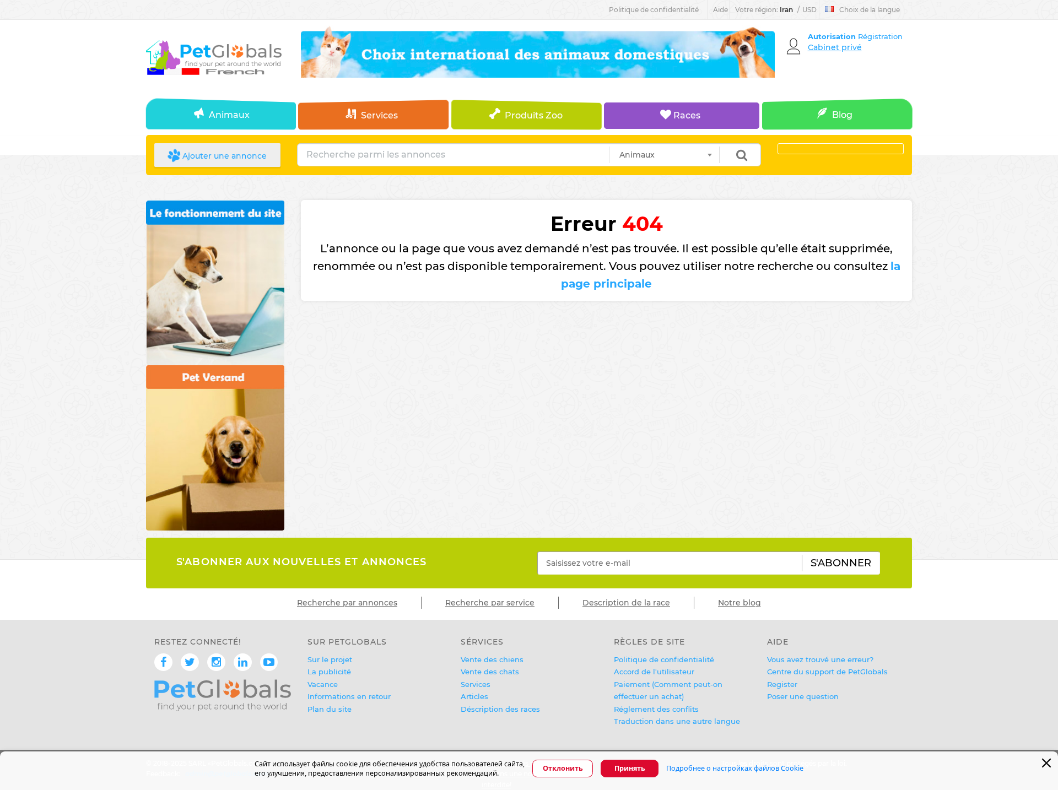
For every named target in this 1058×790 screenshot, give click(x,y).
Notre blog (739, 603)
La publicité (329, 671)
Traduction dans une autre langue (677, 721)
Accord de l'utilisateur (654, 671)
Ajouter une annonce (223, 156)
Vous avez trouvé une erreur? (820, 659)
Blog (842, 115)
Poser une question (803, 696)
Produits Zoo (534, 115)
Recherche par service (490, 603)
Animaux (229, 115)
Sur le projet (329, 659)
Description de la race (626, 603)
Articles (474, 696)
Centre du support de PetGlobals (827, 671)
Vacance (322, 684)
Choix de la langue (869, 10)
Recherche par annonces (347, 603)
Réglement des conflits (656, 709)
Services (379, 115)
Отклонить (563, 768)
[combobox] (664, 155)
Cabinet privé (835, 47)
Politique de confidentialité (654, 10)
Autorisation (833, 36)
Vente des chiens (492, 659)
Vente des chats (490, 671)
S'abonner (841, 563)
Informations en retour (349, 696)
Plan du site (329, 709)
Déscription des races (500, 709)
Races (685, 115)
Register (782, 684)
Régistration (880, 36)
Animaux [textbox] (637, 155)
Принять (629, 768)
